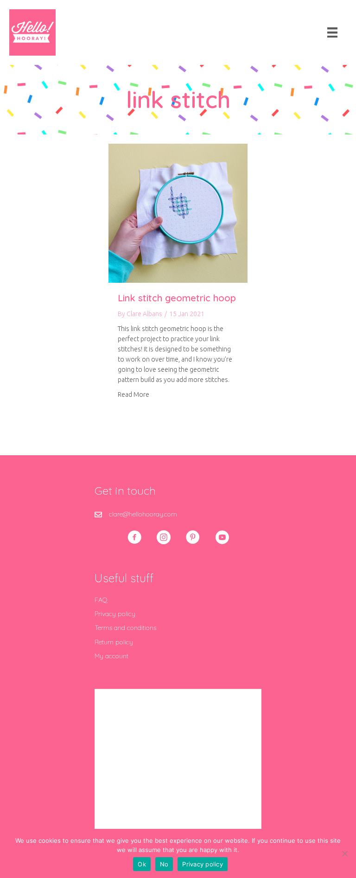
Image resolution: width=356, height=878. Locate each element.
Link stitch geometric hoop (177, 298)
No (164, 864)
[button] (134, 537)
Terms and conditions (125, 628)
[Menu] (332, 32)
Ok (142, 864)
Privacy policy (115, 614)
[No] (344, 853)
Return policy (114, 642)
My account (111, 656)
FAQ (101, 600)
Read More (133, 394)
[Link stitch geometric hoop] (178, 213)
